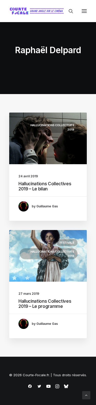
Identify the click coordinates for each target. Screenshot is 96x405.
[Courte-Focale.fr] (38, 11)
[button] (84, 11)
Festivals (67, 242)
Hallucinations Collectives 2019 (52, 127)
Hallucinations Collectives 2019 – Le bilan (44, 186)
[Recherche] (68, 11)
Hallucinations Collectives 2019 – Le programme (44, 304)
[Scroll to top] (86, 394)
